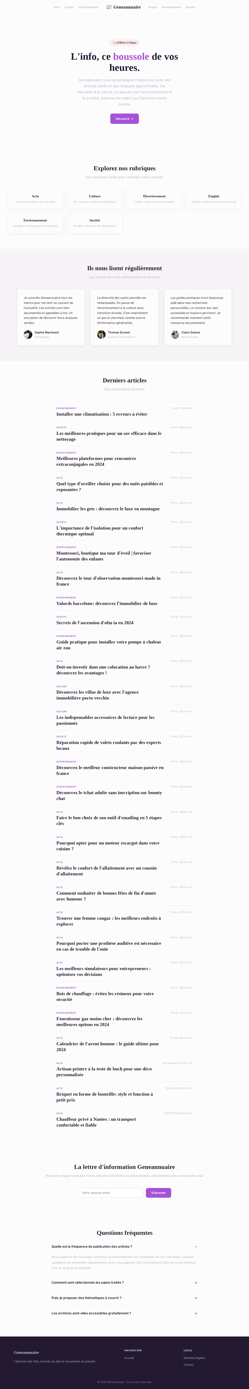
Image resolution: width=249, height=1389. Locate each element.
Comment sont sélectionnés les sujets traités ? (88, 1282)
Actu (57, 7)
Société (190, 7)
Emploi (152, 7)
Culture (69, 7)
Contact (189, 1364)
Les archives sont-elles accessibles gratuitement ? (91, 1313)
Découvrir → (124, 119)
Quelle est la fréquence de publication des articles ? (92, 1246)
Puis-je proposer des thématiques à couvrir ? (87, 1298)
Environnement (171, 7)
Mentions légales (194, 1357)
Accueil (129, 1357)
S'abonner (158, 1193)
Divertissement (88, 7)
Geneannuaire (123, 7)
